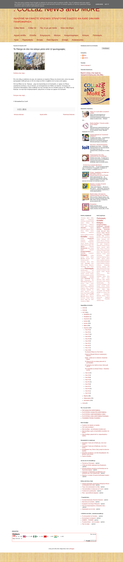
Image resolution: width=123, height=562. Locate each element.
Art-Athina (107, 235)
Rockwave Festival (85, 297)
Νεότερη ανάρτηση (19, 114)
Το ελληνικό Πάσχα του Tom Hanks (94, 352)
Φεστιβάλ (85, 281)
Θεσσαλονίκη (84, 248)
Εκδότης (82, 234)
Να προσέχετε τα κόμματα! (89, 518)
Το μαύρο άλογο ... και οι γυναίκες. (91, 522)
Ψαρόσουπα (91, 286)
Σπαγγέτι (87, 275)
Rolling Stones (103, 242)
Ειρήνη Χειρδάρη (100, 260)
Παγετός (86, 265)
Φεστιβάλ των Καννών (102, 292)
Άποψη (40, 40)
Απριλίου (86, 328)
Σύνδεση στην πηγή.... (19, 73)
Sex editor (91, 299)
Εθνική (82, 230)
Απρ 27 (87, 334)
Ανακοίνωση (91, 219)
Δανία (86, 226)
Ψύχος (87, 288)
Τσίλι (93, 280)
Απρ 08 (87, 377)
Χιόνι (87, 283)
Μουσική (88, 258)
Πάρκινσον (91, 265)
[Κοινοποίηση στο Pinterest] (25, 109)
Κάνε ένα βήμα (67, 28)
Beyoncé (87, 291)
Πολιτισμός (97, 35)
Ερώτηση (92, 243)
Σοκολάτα (83, 275)
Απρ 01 (87, 393)
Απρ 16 (87, 350)
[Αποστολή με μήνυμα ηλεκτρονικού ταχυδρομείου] (18, 109)
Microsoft (83, 296)
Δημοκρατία (91, 226)
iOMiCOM (92, 294)
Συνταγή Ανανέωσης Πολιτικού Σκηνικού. (92, 500)
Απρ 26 (87, 336)
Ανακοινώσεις (78, 40)
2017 (83, 312)
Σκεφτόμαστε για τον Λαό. (88, 509)
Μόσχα (92, 256)
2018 (83, 310)
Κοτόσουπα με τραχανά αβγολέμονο (92, 165)
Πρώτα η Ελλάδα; (86, 456)
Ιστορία (92, 248)
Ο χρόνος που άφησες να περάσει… (91, 425)
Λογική (87, 256)
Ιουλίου (86, 321)
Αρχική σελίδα (20, 35)
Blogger (72, 548)
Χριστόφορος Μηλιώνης (87, 285)
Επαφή (65, 40)
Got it (107, 4)
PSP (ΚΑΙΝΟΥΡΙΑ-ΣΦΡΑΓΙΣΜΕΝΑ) (91, 410)
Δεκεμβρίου (87, 314)
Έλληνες (92, 236)
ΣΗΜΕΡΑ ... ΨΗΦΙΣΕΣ (87, 520)
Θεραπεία (92, 246)
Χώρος (86, 286)
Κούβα (92, 255)
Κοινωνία (83, 253)
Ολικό (92, 263)
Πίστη (88, 266)
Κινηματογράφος (71, 35)
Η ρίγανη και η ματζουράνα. (89, 491)
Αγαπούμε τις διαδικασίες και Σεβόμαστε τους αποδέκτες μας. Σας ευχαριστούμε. (94, 472)
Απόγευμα (88, 221)
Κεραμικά (92, 249)
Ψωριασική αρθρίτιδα (86, 289)
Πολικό (92, 266)
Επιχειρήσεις (93, 204)
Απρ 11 (87, 373)
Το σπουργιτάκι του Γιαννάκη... (90, 516)
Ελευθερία (91, 234)
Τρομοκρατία (87, 280)
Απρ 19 (87, 343)
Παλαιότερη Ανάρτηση (68, 114)
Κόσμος (85, 35)
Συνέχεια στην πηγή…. (19, 95)
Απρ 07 (87, 379)
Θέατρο (57, 35)
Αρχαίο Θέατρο (85, 222)
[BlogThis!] (20, 109)
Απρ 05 (87, 384)
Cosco (92, 291)
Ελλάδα (33, 35)
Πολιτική (82, 268)
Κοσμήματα (91, 253)
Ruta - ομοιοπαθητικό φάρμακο (90, 493)
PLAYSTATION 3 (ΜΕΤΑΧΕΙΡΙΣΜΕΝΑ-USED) (93, 414)
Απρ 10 (87, 375)
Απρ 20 (87, 341)
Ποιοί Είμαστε (52, 40)
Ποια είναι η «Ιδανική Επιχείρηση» (99, 144)
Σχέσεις (82, 278)
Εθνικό (87, 230)
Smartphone (83, 301)
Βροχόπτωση (84, 224)
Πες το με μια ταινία (48, 28)
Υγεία (16, 40)
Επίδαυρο (91, 240)
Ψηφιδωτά (83, 288)
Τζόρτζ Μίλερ (106, 289)
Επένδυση (83, 240)
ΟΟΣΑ (82, 265)
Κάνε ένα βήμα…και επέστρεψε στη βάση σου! (94, 429)
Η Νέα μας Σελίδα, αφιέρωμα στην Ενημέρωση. (94, 465)
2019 (83, 308)
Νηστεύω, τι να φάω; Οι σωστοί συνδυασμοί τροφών (98, 184)
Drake (82, 293)
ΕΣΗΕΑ (82, 244)
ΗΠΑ (93, 244)
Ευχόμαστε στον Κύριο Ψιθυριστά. (91, 503)
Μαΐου (85, 325)
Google (92, 293)
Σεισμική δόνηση (85, 273)
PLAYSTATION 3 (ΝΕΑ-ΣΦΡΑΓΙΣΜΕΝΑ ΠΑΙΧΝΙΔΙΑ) (95, 416)
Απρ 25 (87, 338)
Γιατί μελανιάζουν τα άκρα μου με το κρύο (92, 489)
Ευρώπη (86, 244)
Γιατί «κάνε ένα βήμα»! (88, 427)
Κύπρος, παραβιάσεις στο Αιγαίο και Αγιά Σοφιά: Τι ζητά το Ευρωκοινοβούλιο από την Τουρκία (99, 174)
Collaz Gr (32, 28)
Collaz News (19, 28)
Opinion (87, 296)
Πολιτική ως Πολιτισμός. (88, 463)
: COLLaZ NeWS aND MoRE (56, 9)
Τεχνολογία (87, 278)
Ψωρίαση (92, 288)
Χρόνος (82, 286)
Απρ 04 (87, 386)
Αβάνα (88, 218)
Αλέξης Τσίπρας (100, 248)
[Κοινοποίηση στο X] (22, 109)
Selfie (86, 299)
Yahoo (87, 301)
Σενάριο (92, 273)
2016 (83, 403)
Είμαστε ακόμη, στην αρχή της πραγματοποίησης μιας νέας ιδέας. (99, 194)
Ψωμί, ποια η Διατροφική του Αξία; (91, 487)
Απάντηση (83, 221)
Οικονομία (87, 263)
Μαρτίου (86, 396)
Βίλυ (85, 55)
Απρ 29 (87, 332)
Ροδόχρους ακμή (90, 272)
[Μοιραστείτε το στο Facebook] (24, 109)
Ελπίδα (82, 238)
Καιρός (82, 249)
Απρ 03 (87, 388)
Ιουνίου (86, 323)
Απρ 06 (87, 382)
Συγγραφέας (83, 276)
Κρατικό (82, 256)
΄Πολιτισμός (83, 218)
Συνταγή (92, 276)
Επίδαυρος (83, 241)
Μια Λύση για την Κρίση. (88, 501)
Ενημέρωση (45, 35)
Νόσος (88, 261)
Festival (88, 293)
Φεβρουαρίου (87, 398)
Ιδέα (89, 248)
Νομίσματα (83, 261)
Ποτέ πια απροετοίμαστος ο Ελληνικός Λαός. (93, 505)
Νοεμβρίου (87, 316)
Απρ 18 (87, 345)
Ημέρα (90, 244)
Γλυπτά (82, 226)
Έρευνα (82, 243)
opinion (86, 58)
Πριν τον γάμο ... (86, 524)
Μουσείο (83, 258)
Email (85, 293)
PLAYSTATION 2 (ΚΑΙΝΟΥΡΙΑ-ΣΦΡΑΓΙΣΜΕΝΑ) (94, 412)
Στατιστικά (91, 275)
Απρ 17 (87, 347)
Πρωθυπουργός (84, 270)
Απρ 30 (87, 329)
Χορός (92, 283)
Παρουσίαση (27, 40)
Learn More (99, 4)
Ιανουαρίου (87, 400)
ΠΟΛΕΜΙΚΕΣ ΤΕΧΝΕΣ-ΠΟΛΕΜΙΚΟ (91, 418)
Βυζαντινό (92, 224)
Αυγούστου (87, 318)
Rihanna (92, 296)
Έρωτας (87, 243)
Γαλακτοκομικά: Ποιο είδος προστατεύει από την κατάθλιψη (98, 155)
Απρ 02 (87, 391)
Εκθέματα (87, 234)
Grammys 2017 (84, 294)
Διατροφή (83, 227)
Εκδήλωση (91, 232)
